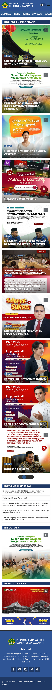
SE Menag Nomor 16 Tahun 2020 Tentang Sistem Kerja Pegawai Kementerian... (25, 511)
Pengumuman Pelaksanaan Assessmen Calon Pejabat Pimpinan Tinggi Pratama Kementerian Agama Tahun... (25, 504)
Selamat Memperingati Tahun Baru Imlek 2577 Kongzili (25, 62)
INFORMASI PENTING (17, 486)
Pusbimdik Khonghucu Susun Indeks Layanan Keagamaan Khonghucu (22, 105)
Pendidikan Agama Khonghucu (23, 423)
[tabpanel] (26, 555)
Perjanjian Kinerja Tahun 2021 (15, 498)
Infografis (8, 56)
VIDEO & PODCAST (16, 583)
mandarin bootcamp (17, 468)
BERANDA (6, 14)
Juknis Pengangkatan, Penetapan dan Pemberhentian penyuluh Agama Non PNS (25, 519)
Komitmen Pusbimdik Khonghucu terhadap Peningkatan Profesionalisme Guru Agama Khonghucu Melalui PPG (25, 284)
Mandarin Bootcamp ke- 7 (20, 198)
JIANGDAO (37, 14)
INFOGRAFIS (12, 527)
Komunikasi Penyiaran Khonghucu (25, 378)
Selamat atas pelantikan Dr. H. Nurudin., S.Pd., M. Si (23, 332)
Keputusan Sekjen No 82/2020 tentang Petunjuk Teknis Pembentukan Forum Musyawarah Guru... (23, 492)
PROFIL (16, 14)
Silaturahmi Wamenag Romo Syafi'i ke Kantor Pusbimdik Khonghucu (26, 242)
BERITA (26, 14)
